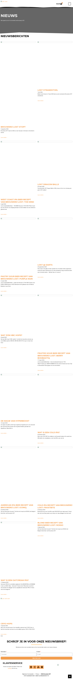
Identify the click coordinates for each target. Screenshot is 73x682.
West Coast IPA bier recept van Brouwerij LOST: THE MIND (17, 200)
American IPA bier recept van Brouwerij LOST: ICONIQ (17, 506)
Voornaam (3, 651)
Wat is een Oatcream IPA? (15, 580)
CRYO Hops (6, 624)
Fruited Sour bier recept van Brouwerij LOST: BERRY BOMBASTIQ (54, 355)
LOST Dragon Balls (48, 184)
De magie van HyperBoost (15, 421)
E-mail (38, 651)
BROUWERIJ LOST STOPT (13, 127)
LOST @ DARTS (45, 265)
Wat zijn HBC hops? (11, 335)
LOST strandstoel (48, 90)
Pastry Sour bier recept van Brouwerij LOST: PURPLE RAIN (17, 277)
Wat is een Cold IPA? (49, 432)
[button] (69, 3)
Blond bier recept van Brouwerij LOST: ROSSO (50, 524)
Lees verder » (4, 137)
